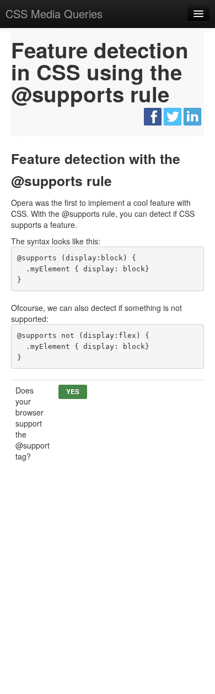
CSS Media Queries (54, 13)
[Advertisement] (107, 584)
